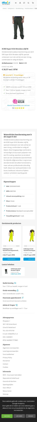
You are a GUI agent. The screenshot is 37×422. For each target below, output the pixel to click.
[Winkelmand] (33, 3)
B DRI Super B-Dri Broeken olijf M (16, 269)
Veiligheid (11, 8)
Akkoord (7, 416)
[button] (11, 259)
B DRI (25, 63)
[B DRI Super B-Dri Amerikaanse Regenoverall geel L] (11, 235)
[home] (4, 8)
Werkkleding (19, 8)
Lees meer (19, 416)
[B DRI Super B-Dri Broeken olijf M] (6, 271)
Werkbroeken (29, 8)
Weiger (30, 416)
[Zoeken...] (28, 3)
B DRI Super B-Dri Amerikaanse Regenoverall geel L (10, 249)
